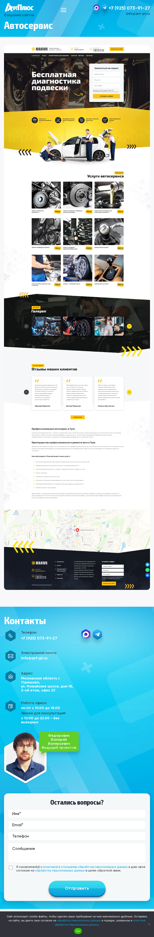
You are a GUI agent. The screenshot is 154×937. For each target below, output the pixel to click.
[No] (149, 924)
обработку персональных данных (60, 870)
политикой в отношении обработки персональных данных (85, 867)
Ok (78, 931)
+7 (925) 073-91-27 (129, 8)
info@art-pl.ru (138, 13)
